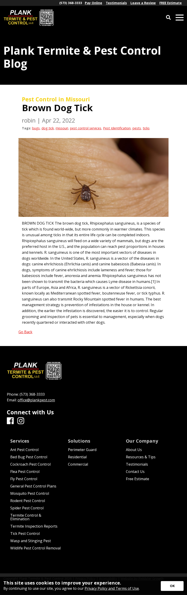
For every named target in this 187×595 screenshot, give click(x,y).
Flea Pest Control (24, 471)
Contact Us (135, 471)
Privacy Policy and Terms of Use (112, 588)
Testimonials (137, 464)
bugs (36, 128)
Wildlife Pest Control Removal (35, 548)
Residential (77, 457)
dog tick (48, 128)
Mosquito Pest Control (29, 493)
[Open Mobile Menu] (180, 18)
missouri (62, 128)
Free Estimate (137, 479)
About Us (134, 449)
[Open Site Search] (168, 17)
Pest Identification (117, 128)
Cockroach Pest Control (30, 464)
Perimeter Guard (82, 449)
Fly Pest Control (23, 479)
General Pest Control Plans (33, 486)
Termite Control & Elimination (25, 517)
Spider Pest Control (27, 508)
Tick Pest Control (25, 533)
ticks (146, 128)
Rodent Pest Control (27, 501)
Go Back (25, 331)
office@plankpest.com (36, 400)
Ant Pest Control (24, 449)
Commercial (78, 464)
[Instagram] (20, 421)
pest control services (85, 128)
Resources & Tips (141, 457)
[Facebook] (10, 421)
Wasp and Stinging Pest (30, 541)
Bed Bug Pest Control (28, 457)
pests (136, 128)
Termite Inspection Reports (33, 526)
